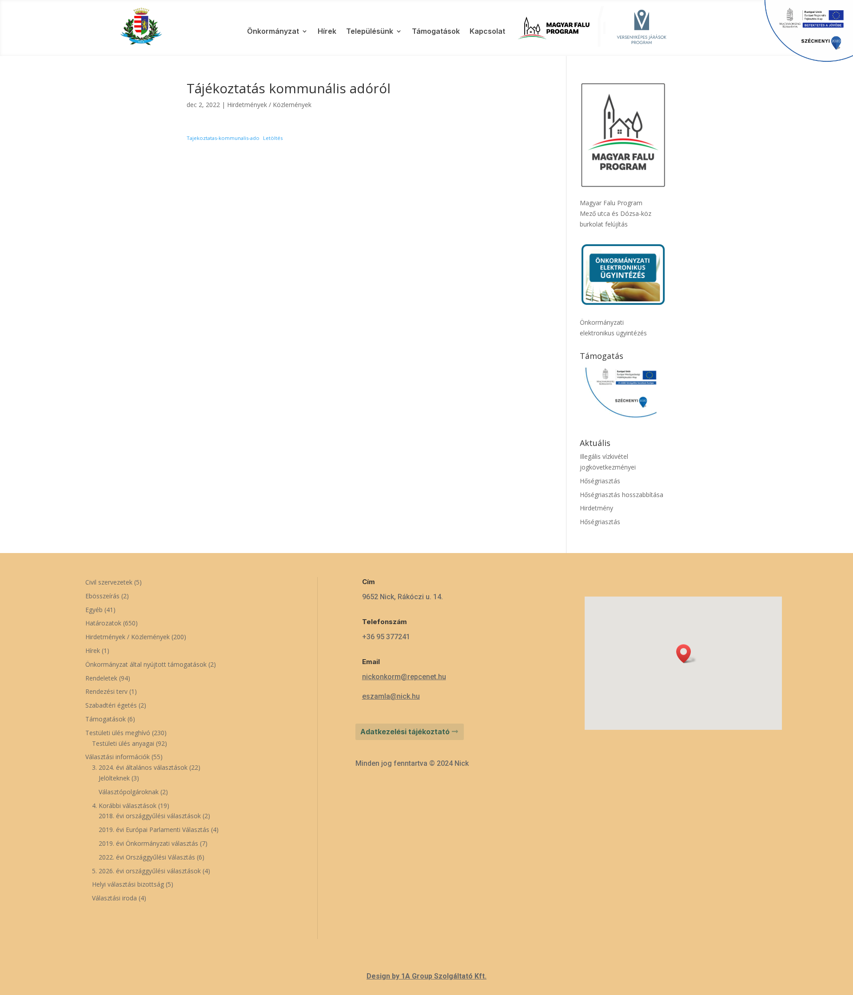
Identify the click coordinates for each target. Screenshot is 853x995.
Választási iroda (114, 898)
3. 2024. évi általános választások (139, 767)
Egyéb (94, 609)
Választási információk (117, 756)
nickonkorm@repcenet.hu (404, 677)
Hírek (327, 32)
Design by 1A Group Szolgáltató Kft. (426, 976)
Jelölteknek (114, 778)
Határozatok (103, 623)
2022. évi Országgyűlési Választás (147, 857)
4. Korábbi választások (124, 805)
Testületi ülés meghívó (117, 732)
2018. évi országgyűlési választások (150, 816)
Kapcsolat (487, 32)
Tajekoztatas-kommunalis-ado (223, 138)
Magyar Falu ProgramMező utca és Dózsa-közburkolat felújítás (615, 213)
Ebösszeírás (102, 596)
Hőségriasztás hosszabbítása (621, 494)
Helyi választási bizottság (128, 884)
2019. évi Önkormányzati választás (148, 843)
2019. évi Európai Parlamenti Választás (154, 829)
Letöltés (273, 138)
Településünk (369, 32)
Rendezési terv (106, 691)
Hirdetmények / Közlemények (269, 104)
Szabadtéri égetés (111, 705)
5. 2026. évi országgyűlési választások (146, 871)
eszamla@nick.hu (391, 696)
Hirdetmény (596, 508)
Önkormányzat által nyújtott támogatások (146, 664)
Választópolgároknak (129, 792)
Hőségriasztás (600, 481)
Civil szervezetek (108, 582)
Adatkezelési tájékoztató (405, 731)
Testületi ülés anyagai (123, 743)
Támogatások (436, 32)
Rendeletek (101, 678)
